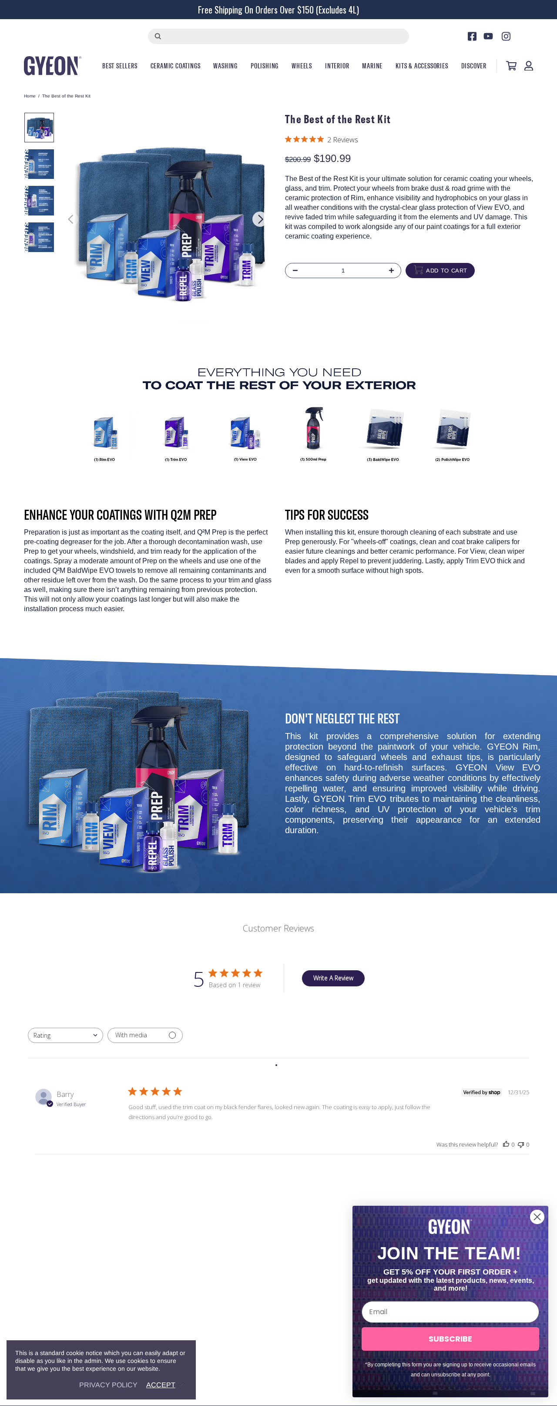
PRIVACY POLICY (108, 1385)
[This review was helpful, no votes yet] (506, 1145)
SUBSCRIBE (450, 1338)
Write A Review (333, 978)
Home (30, 96)
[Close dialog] (537, 1216)
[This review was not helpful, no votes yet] (521, 1145)
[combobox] (65, 1035)
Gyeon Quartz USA (52, 65)
